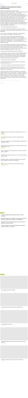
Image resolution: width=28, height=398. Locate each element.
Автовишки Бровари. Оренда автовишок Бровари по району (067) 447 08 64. (13, 342)
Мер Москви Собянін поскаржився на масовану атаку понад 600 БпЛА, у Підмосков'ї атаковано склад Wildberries (13, 160)
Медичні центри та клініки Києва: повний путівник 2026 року (12, 163)
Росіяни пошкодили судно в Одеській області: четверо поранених (12, 215)
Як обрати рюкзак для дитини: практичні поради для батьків (12, 137)
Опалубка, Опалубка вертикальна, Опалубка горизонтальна (12, 359)
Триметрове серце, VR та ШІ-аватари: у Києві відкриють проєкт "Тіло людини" (13, 132)
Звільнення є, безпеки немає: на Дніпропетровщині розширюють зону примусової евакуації (14, 142)
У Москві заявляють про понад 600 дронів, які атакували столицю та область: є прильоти (14, 151)
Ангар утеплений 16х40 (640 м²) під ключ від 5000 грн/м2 (12, 307)
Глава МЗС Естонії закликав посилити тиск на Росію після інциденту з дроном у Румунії (14, 155)
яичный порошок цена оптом (6, 324)
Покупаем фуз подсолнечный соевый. (8, 290)
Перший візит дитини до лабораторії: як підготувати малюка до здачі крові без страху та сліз (14, 146)
